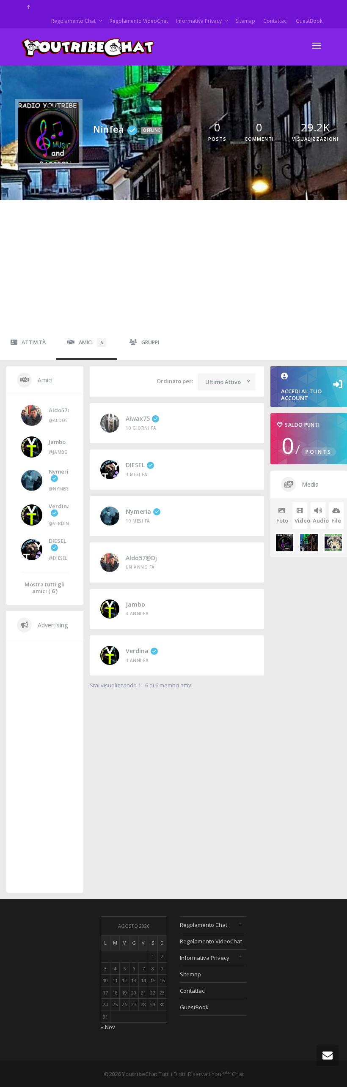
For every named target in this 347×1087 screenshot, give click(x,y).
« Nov (108, 1027)
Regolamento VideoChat (139, 21)
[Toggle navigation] (316, 45)
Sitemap (245, 21)
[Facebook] (29, 7)
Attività (34, 342)
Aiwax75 (138, 418)
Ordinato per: (175, 381)
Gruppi (150, 342)
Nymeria (138, 511)
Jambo (135, 604)
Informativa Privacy (199, 21)
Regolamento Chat (74, 21)
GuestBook (309, 21)
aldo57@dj (141, 558)
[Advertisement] (173, 263)
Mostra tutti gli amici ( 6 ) (45, 587)
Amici (91, 342)
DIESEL (135, 465)
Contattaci (275, 21)
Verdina (137, 651)
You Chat (228, 1074)
